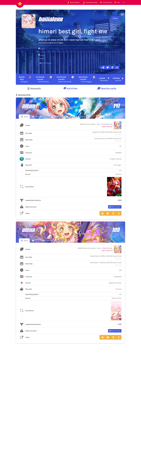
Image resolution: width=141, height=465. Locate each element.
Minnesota (103, 79)
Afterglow (23, 79)
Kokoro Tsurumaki (64, 79)
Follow (115, 18)
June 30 (117, 79)
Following (115, 26)
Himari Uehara (42, 79)
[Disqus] (70, 376)
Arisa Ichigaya (85, 79)
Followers (114, 24)
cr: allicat (41, 58)
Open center (106, 126)
